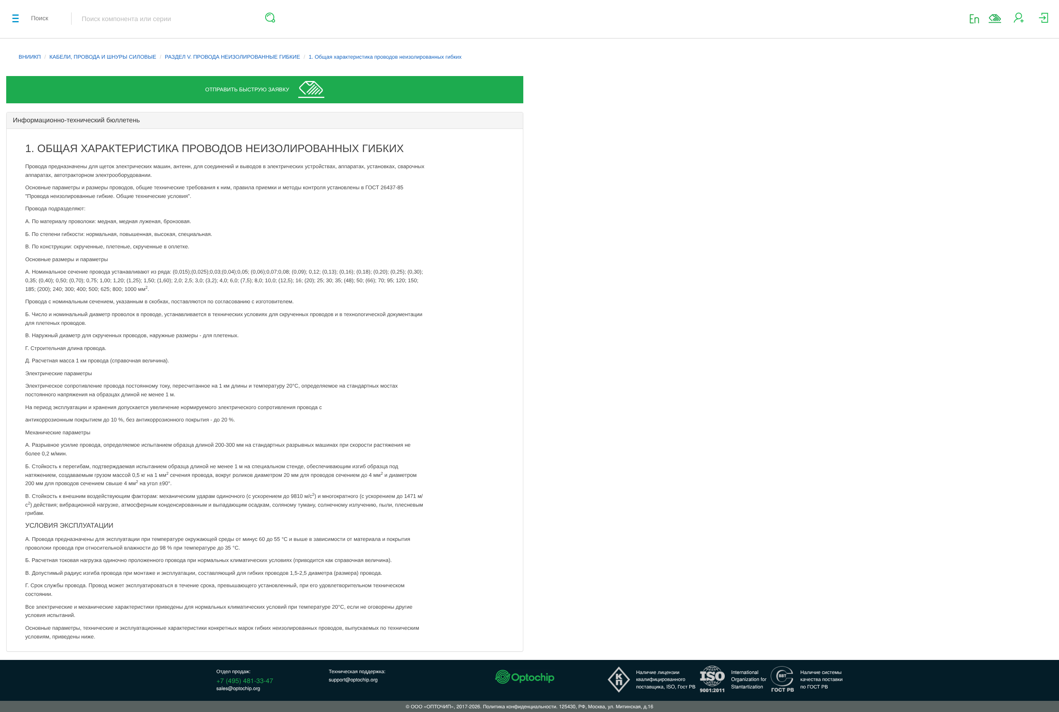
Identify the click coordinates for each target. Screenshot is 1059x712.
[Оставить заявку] (995, 18)
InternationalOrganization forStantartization (749, 679)
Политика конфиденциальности (519, 706)
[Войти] (1043, 21)
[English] (977, 18)
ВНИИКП (30, 57)
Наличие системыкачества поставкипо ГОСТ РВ (821, 679)
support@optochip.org (353, 679)
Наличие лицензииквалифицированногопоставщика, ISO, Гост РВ (666, 679)
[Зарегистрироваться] (1018, 21)
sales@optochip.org (238, 688)
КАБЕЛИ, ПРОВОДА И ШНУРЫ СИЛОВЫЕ (103, 57)
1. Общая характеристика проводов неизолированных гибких (385, 57)
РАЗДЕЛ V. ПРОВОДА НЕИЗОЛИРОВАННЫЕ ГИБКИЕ (232, 57)
